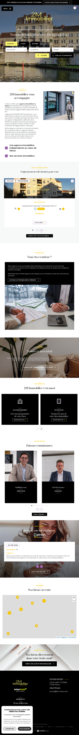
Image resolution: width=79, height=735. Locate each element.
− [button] (74, 600)
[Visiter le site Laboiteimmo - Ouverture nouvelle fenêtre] (43, 731)
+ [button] (74, 597)
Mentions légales (39, 726)
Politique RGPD (60, 726)
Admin (50, 726)
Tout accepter (24, 729)
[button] (41, 230)
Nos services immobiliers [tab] (22, 156)
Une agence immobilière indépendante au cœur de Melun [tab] (22, 148)
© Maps (63, 637)
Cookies (70, 726)
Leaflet (57, 637)
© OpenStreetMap (72, 637)
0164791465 (55, 688)
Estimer (35, 44)
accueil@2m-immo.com (59, 691)
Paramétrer (10, 729)
